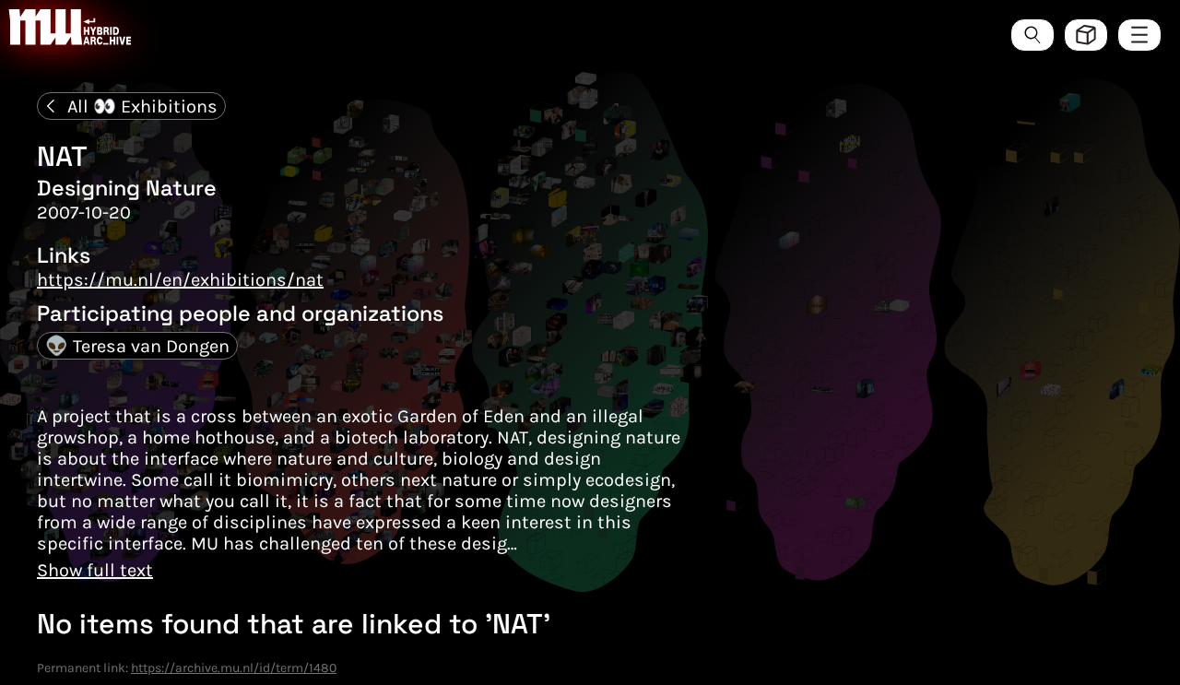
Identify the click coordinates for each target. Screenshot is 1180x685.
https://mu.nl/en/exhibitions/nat (180, 279)
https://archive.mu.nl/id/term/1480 (233, 668)
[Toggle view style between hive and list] (1086, 35)
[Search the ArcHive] (1032, 35)
